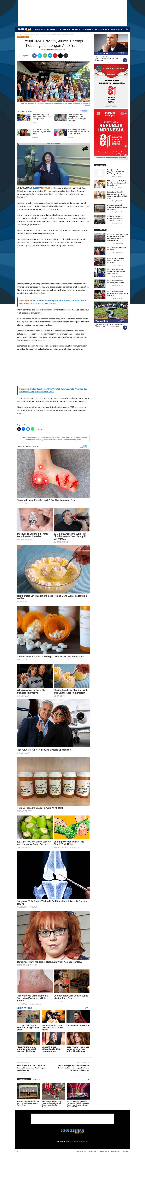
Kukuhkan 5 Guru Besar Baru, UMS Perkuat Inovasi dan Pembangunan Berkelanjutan (32, 1067)
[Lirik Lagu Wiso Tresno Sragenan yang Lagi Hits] (99, 284)
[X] (39, 55)
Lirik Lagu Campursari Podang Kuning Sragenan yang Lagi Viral (116, 271)
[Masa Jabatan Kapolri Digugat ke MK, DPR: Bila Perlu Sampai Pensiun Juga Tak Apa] (99, 173)
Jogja (32, 34)
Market (87, 29)
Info (76, 29)
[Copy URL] (71, 55)
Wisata (65, 29)
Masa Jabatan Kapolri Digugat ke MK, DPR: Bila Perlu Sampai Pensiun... (116, 172)
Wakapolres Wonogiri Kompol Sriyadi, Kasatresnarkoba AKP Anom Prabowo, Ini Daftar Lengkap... (117, 237)
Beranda (19, 34)
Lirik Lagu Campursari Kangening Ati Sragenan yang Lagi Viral (117, 293)
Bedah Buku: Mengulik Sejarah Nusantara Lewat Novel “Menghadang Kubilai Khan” (117, 195)
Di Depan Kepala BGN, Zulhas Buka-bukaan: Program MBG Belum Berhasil (117, 183)
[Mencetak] (65, 55)
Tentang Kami (92, 1151)
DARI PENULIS (37, 1079)
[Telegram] (50, 55)
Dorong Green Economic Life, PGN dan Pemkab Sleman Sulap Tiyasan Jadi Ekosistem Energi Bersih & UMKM (78, 1104)
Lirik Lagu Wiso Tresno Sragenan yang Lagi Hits (115, 282)
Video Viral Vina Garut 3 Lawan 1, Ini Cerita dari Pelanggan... (115, 260)
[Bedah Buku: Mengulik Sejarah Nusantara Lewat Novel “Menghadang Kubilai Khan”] (99, 195)
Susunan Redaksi (81, 1151)
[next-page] (88, 1079)
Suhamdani (49, 49)
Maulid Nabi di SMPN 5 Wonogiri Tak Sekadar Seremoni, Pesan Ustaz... (115, 218)
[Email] (60, 55)
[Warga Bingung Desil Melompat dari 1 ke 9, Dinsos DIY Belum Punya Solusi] (28, 1091)
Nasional (26, 34)
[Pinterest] (55, 55)
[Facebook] (34, 55)
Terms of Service (104, 1151)
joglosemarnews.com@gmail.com (77, 1141)
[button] (126, 29)
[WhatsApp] (45, 55)
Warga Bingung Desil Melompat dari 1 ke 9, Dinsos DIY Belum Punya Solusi (28, 1103)
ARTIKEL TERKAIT (24, 1079)
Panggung (102, 29)
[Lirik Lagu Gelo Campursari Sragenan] (99, 251)
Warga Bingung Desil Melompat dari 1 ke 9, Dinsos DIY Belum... (117, 207)
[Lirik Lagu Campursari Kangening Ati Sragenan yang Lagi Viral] (99, 294)
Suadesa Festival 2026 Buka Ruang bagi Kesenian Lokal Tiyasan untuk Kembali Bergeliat (51, 1104)
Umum (40, 29)
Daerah (52, 29)
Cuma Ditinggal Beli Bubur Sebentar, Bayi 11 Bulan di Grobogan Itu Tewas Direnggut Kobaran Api (73, 1067)
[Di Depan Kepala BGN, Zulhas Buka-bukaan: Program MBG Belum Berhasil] (99, 184)
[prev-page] (86, 1079)
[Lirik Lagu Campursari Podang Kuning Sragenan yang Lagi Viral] (99, 272)
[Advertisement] (53, 265)
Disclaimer (125, 1151)
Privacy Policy (115, 1151)
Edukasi (116, 29)
